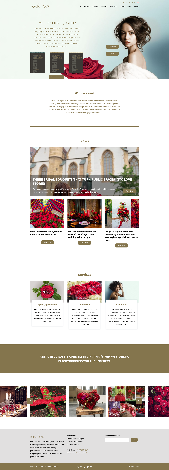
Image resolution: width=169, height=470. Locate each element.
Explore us (112, 47)
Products (82, 7)
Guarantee (103, 7)
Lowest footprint (132, 7)
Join (134, 440)
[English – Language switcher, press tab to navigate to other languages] (138, 2)
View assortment (56, 77)
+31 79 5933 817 (82, 450)
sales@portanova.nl (79, 453)
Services (95, 7)
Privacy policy (134, 466)
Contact (122, 7)
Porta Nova (113, 7)
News (89, 7)
